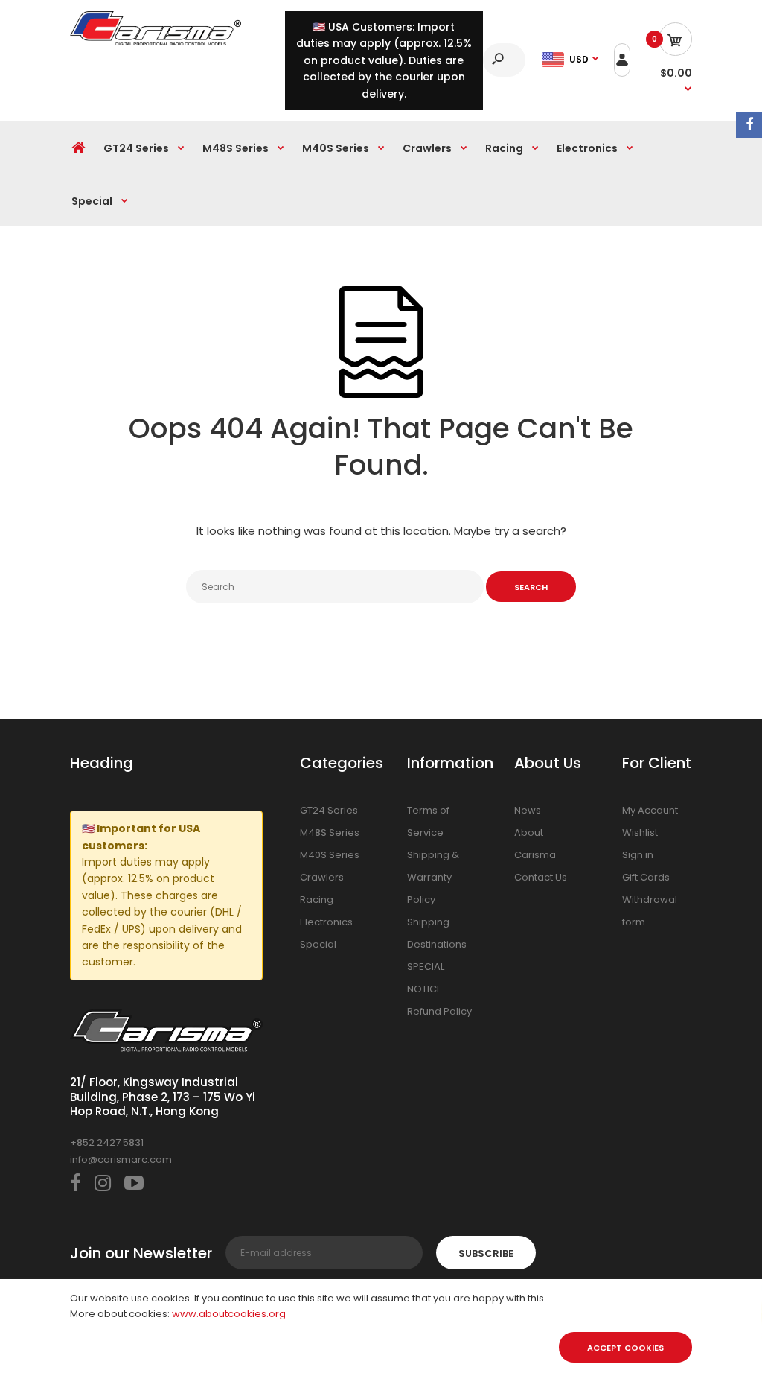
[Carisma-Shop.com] (155, 42)
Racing (316, 899)
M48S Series (329, 832)
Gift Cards (646, 877)
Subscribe (485, 1253)
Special (318, 944)
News (527, 810)
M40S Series (329, 855)
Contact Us (540, 877)
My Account (650, 810)
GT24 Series (329, 810)
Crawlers (322, 877)
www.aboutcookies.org (229, 1314)
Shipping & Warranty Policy (433, 877)
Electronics (326, 922)
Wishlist (640, 832)
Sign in (637, 855)
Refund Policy (439, 1011)
